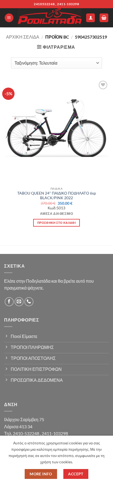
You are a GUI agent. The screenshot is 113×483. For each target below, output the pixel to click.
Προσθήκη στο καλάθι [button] (56, 222)
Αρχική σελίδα (22, 36)
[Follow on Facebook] (9, 301)
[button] (9, 17)
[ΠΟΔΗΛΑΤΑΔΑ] (50, 17)
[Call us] (28, 301)
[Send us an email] (19, 301)
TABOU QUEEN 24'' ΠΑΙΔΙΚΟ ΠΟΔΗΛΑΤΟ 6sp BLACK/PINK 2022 (56, 195)
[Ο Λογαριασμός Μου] (90, 17)
